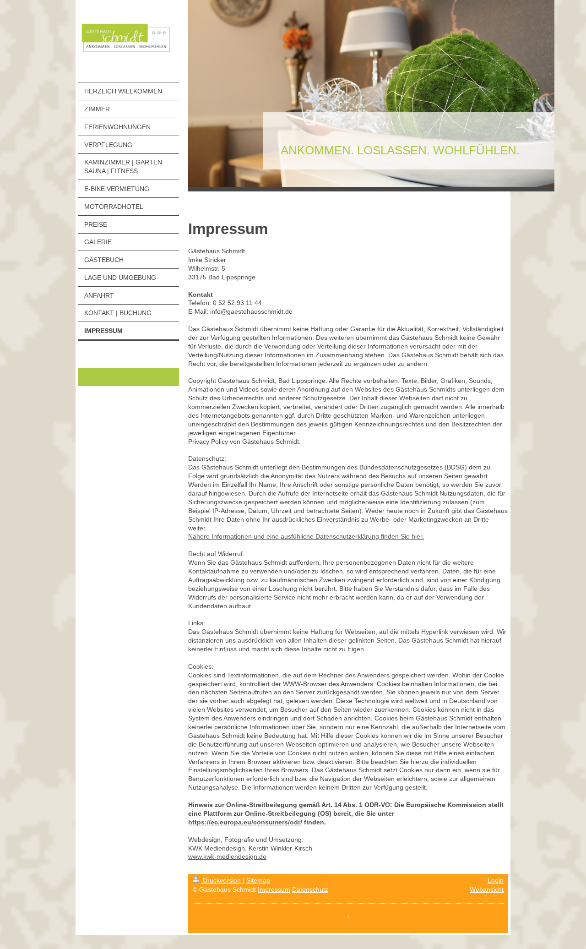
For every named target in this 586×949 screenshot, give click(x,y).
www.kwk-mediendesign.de (227, 856)
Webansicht (487, 889)
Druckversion (222, 880)
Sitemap (258, 880)
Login (496, 880)
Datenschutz (310, 889)
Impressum (274, 889)
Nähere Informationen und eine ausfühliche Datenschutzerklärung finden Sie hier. (306, 536)
